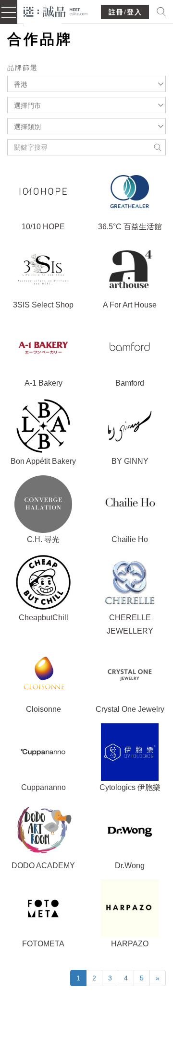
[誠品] (55, 10)
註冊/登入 (125, 12)
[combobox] (86, 84)
